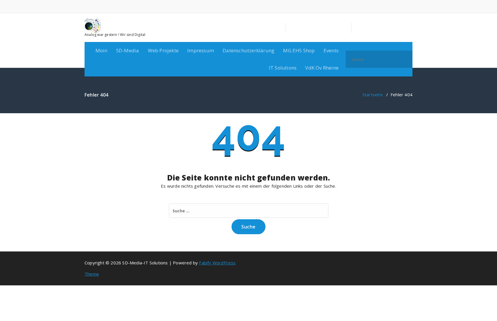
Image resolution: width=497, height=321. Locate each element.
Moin (101, 50)
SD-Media (127, 50)
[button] (405, 59)
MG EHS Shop (299, 50)
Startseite (372, 94)
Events (331, 50)
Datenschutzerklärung (248, 50)
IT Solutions (283, 67)
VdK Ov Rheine (322, 67)
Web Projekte (163, 50)
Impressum (200, 50)
